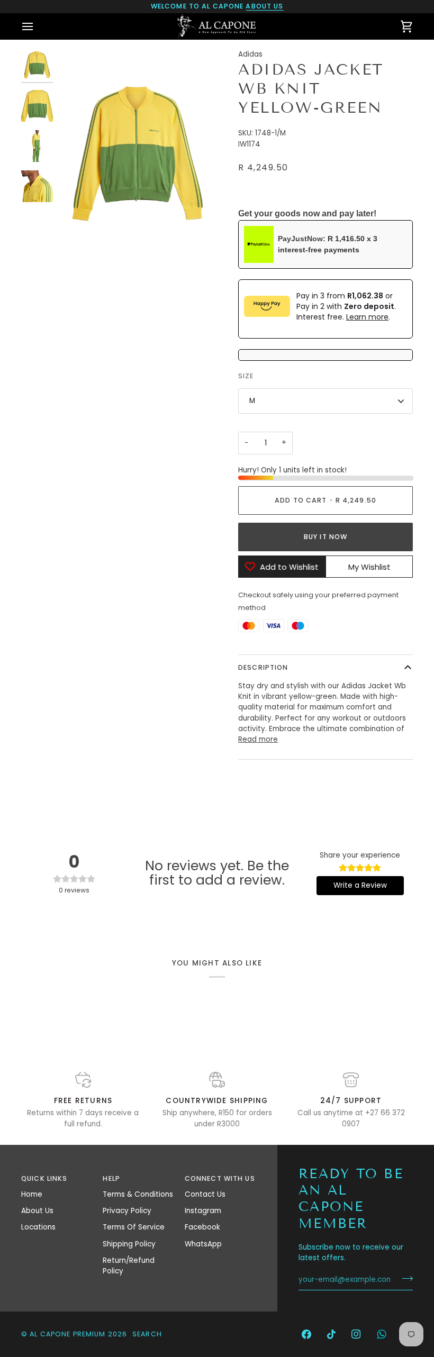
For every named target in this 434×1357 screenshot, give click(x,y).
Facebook (202, 1227)
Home (31, 1194)
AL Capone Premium (67, 1333)
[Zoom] (78, 241)
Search (147, 1333)
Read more (258, 739)
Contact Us (205, 1194)
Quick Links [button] (44, 1178)
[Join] (404, 1278)
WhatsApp (203, 1244)
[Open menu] (37, 26)
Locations (38, 1227)
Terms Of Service (134, 1227)
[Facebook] (306, 1334)
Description (263, 667)
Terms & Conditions (138, 1194)
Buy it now (325, 536)
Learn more (367, 317)
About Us (37, 1211)
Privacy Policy (127, 1211)
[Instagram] (356, 1334)
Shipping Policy (129, 1244)
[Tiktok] (331, 1334)
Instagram (203, 1211)
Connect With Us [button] (220, 1178)
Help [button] (111, 1178)
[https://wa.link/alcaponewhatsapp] (381, 1334)
